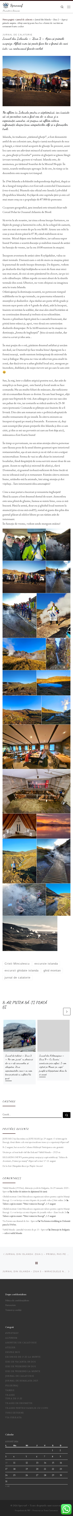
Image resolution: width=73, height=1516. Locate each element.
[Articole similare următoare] (67, 1011)
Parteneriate (10, 1305)
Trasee (10, 1394)
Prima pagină (8, 19)
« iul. (7, 1486)
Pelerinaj (11, 1385)
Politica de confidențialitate (17, 1300)
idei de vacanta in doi (20, 1361)
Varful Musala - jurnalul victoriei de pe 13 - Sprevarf (25, 1229)
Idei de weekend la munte (22, 1371)
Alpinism (11, 1337)
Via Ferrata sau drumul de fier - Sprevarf (20, 1220)
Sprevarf (22, 1505)
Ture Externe (14, 1412)
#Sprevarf (12, 1333)
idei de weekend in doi (20, 1366)
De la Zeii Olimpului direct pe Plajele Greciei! (23, 1165)
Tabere (9, 1390)
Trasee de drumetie (18, 1403)
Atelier (10, 1347)
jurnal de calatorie (25, 19)
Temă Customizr (51, 1510)
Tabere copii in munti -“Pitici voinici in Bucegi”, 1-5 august (29, 1203)
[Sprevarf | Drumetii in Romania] (6, 5)
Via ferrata (13, 1417)
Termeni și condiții (13, 1310)
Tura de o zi (13, 1398)
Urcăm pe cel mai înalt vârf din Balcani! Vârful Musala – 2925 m (31, 1152)
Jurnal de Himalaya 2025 (21, 1380)
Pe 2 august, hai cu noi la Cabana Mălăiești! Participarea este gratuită (33, 1147)
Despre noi (12, 1352)
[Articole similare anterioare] (59, 1011)
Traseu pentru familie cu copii (26, 1408)
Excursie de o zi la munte (23, 1356)
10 (6, 1462)
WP (28, 1510)
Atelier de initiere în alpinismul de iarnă (29, 1191)
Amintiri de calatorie (21, 1342)
